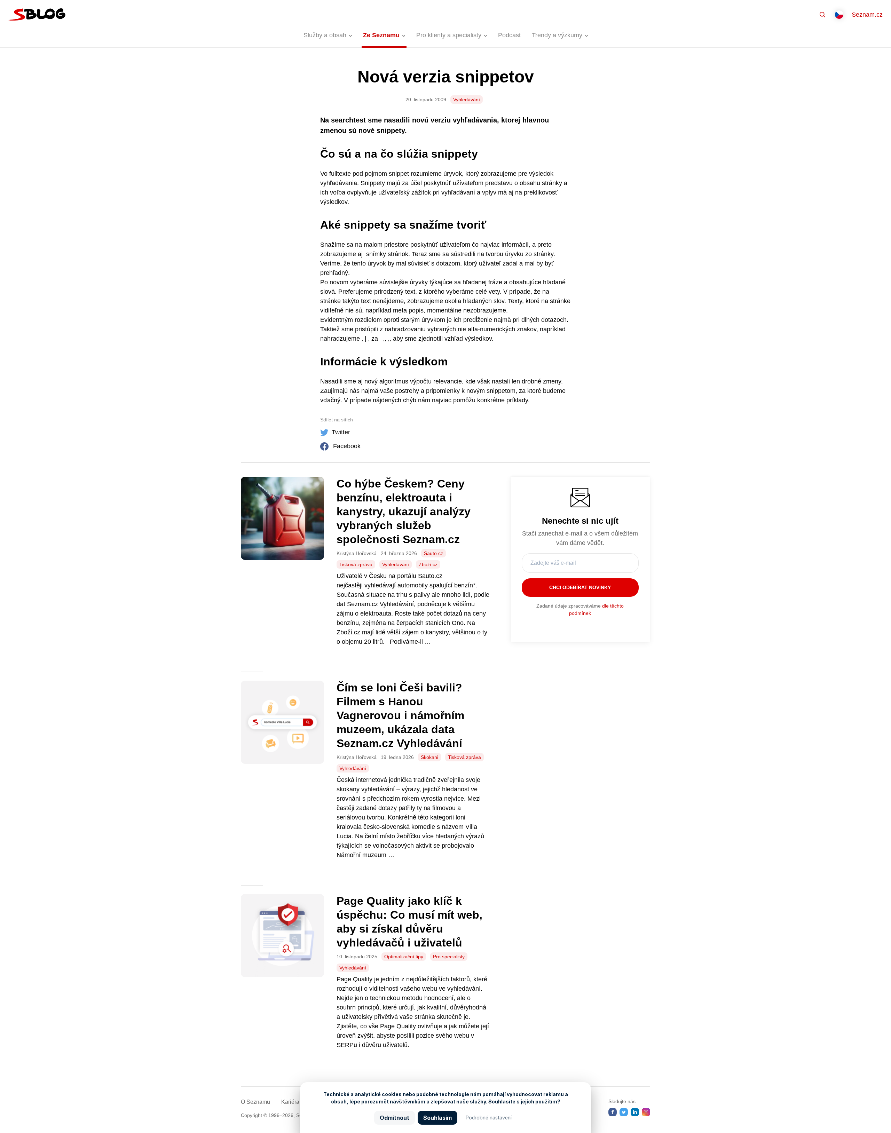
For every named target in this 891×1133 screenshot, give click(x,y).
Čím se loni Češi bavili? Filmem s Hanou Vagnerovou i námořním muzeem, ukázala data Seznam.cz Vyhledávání (401, 715)
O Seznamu (255, 1102)
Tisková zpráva (355, 564)
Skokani (429, 757)
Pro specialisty (449, 956)
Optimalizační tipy (403, 956)
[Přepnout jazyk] (839, 14)
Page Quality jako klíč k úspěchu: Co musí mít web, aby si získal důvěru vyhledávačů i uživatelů (409, 922)
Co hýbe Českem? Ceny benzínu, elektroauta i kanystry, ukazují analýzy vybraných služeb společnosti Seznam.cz (404, 511)
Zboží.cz (428, 564)
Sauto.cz (433, 553)
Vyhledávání (466, 99)
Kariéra (290, 1102)
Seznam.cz (867, 14)
